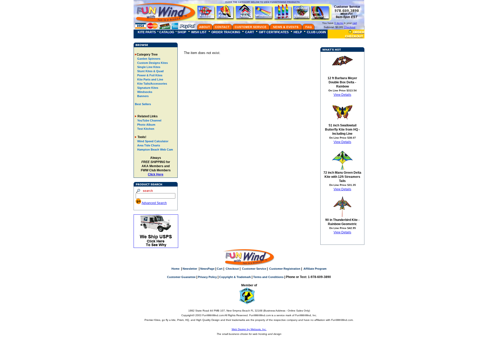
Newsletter (190, 268)
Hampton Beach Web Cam (155, 149)
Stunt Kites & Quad (150, 71)
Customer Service (254, 268)
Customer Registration (284, 268)
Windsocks (144, 91)
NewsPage (207, 268)
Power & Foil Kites (149, 75)
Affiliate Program (315, 268)
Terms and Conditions (268, 277)
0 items (339, 23)
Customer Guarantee (181, 277)
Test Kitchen (145, 128)
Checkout (349, 27)
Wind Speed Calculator (152, 141)
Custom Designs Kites (152, 62)
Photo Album (146, 124)
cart (354, 23)
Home (175, 268)
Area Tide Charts (148, 145)
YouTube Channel (149, 120)
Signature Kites (147, 87)
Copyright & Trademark (235, 277)
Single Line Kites (148, 67)
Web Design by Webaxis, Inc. (249, 329)
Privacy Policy (207, 277)
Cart (220, 268)
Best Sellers (143, 104)
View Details (342, 95)
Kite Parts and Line (149, 79)
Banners (142, 96)
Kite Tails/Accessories (151, 83)
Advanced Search (154, 203)
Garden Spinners (148, 58)
